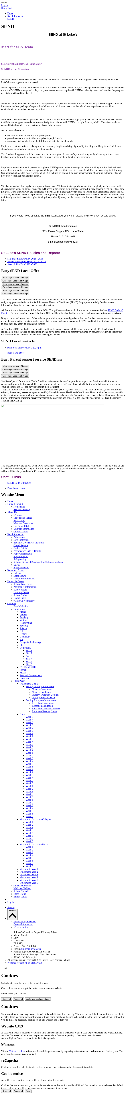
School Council (21, 891)
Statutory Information (24, 528)
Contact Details (21, 531)
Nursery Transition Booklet (45, 694)
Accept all (18, 999)
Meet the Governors (23, 523)
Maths (23, 611)
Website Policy (21, 927)
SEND (10, 19)
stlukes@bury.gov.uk (30, 949)
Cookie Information (23, 924)
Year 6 (29, 664)
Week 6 (29, 725)
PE (21, 645)
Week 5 (29, 722)
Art (21, 639)
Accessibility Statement (25, 921)
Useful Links (20, 598)
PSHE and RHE (28, 667)
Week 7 (29, 728)
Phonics (23, 614)
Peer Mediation (21, 606)
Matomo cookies (17, 1051)
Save (28, 1091)
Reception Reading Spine (44, 711)
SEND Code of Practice (19, 483)
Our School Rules (22, 526)
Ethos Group (20, 894)
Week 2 (29, 736)
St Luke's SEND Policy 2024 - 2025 (25, 258)
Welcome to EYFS (29, 683)
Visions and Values (23, 517)
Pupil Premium (21, 556)
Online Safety (20, 548)
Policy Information (23, 553)
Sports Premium (21, 567)
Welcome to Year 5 (29, 880)
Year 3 (29, 656)
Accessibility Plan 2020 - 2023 (22, 264)
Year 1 (29, 650)
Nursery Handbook (41, 692)
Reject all (6, 999)
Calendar (18, 573)
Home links (19, 506)
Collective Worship (23, 885)
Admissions (19, 537)
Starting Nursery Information (40, 686)
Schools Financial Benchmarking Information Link (38, 562)
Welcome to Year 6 (29, 882)
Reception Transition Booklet (46, 708)
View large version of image (15, 277)
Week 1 (29, 733)
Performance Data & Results (27, 551)
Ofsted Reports (21, 545)
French (23, 670)
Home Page (7, 8)
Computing (25, 647)
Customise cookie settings (37, 999)
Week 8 (29, 730)
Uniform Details (21, 592)
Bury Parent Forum (16, 488)
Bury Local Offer (15, 353)
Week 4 (29, 719)
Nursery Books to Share (43, 697)
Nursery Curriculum (41, 689)
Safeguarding (20, 559)
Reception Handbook (42, 705)
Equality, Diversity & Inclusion (29, 542)
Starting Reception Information (41, 700)
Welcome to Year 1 (29, 869)
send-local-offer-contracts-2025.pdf (24, 347)
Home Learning (15, 504)
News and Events (15, 570)
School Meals (20, 589)
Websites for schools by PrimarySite (24, 962)
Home (10, 13)
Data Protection (21, 540)
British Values (20, 896)
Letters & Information (24, 578)
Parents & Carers (15, 581)
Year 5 (29, 661)
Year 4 (29, 658)
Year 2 (29, 653)
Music (23, 672)
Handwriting (26, 623)
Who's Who (19, 520)
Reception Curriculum (42, 703)
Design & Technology (30, 642)
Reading (24, 617)
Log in (4, 5)
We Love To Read (22, 888)
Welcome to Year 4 (29, 877)
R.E (22, 631)
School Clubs (20, 595)
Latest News (20, 576)
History (23, 634)
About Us (12, 512)
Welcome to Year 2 (29, 871)
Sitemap (11, 907)
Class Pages (19, 681)
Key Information (15, 16)
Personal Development (31, 675)
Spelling (24, 625)
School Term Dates (23, 584)
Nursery (24, 714)
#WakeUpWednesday (24, 600)
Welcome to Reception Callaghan (36, 819)
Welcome (18, 515)
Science (23, 628)
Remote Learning (22, 509)
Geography (25, 636)
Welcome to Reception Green (34, 844)
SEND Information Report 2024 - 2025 (26, 261)
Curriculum (19, 609)
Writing (23, 620)
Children (11, 603)
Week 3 (29, 717)
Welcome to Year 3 (29, 874)
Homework (25, 678)
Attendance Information (25, 587)
